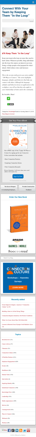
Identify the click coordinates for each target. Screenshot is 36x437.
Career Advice (6, 344)
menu (33, 2)
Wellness (4, 423)
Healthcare (5, 370)
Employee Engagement (8, 361)
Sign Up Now (18, 176)
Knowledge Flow (7, 392)
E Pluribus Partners (7, 357)
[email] (31, 20)
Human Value (6, 374)
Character (4, 348)
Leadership (5, 396)
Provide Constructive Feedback (28, 188)
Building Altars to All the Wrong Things (13, 311)
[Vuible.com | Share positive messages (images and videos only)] (8, 99)
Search (2, 258)
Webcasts (4, 418)
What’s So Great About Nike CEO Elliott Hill (14, 320)
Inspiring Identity (7, 383)
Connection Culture (7, 353)
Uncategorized (6, 409)
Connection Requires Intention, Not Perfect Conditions (17, 316)
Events (4, 366)
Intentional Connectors (8, 388)
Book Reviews (6, 340)
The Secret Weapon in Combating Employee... (9, 188)
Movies (4, 405)
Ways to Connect (9, 114)
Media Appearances (7, 401)
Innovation (5, 379)
